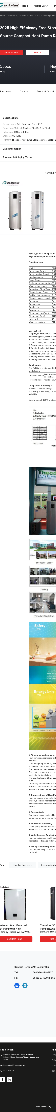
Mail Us (37, 52)
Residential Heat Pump (29, 15)
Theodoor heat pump (22, 865)
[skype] (25, 985)
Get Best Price (11, 52)
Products (12, 15)
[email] (17, 985)
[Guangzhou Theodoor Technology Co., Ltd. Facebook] (2, 1079)
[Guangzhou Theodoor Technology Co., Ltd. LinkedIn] (9, 1079)
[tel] (33, 985)
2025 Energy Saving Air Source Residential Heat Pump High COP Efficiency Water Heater (22, 928)
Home (2, 15)
